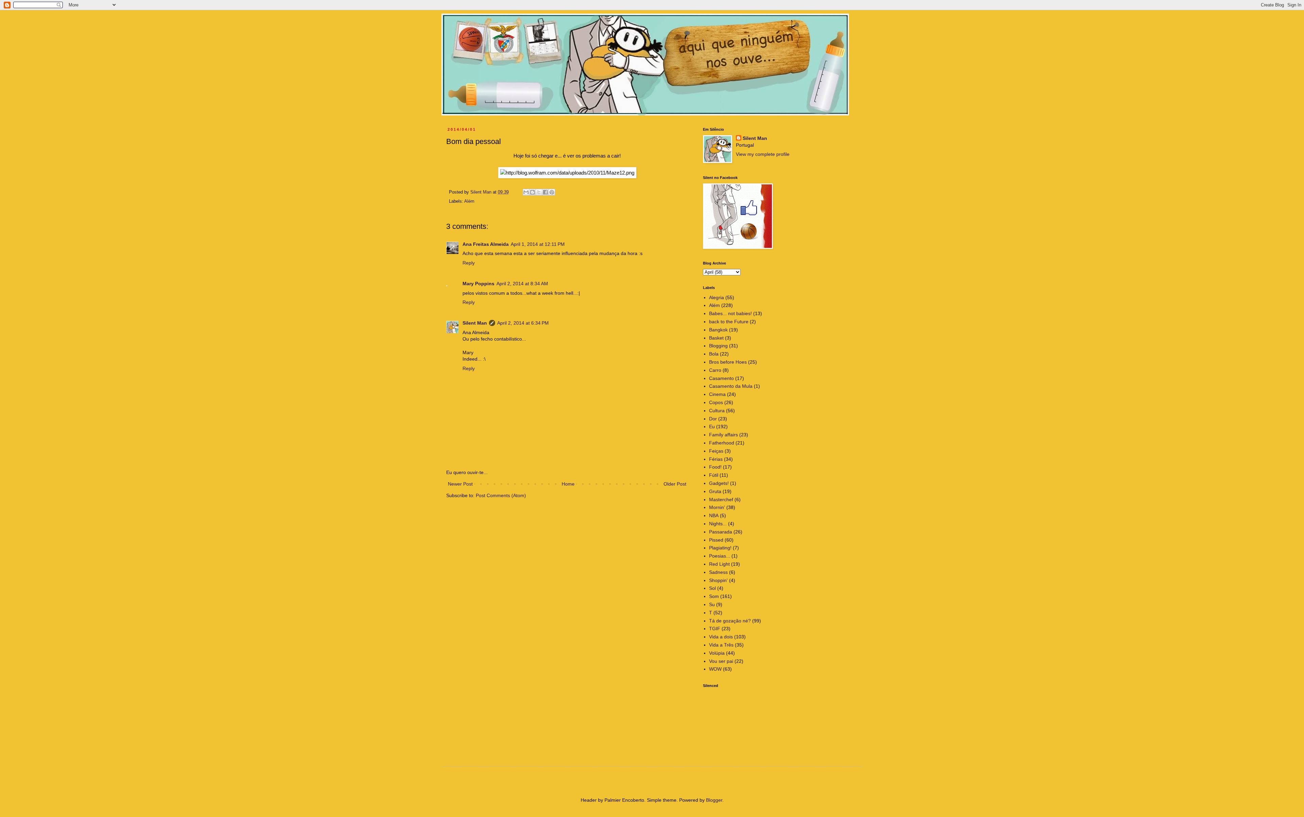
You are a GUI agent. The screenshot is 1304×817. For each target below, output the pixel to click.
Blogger (714, 800)
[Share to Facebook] (545, 192)
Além (469, 201)
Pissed (716, 540)
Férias (716, 459)
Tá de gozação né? (730, 620)
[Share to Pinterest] (551, 192)
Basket (716, 338)
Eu (712, 426)
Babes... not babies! (730, 313)
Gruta (715, 491)
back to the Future (728, 321)
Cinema (717, 394)
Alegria (716, 297)
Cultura (717, 410)
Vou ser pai (721, 661)
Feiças (716, 451)
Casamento (721, 378)
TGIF (714, 628)
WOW (715, 669)
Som (714, 596)
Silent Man (475, 323)
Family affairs (723, 434)
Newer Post (460, 484)
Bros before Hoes (728, 362)
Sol (712, 588)
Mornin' (717, 507)
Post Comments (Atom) (501, 495)
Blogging (718, 345)
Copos (716, 402)
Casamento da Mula (731, 386)
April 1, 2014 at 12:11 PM (538, 244)
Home (568, 484)
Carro (715, 370)
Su (712, 604)
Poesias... (719, 556)
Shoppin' (718, 580)
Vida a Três (721, 645)
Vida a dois (721, 636)
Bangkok (718, 329)
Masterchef (721, 499)
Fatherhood (721, 443)
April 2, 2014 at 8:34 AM (522, 283)
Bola (714, 354)
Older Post (675, 484)
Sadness (718, 572)
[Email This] (526, 192)
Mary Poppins (478, 283)
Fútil (713, 475)
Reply (469, 263)
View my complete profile (763, 154)
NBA (714, 515)
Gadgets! (719, 483)
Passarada (720, 531)
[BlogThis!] (532, 192)
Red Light (719, 564)
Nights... (718, 523)
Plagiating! (720, 547)
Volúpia (717, 653)
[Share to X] (539, 192)
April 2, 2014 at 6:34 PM (523, 323)
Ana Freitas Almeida (486, 244)
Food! (715, 467)
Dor (713, 418)
